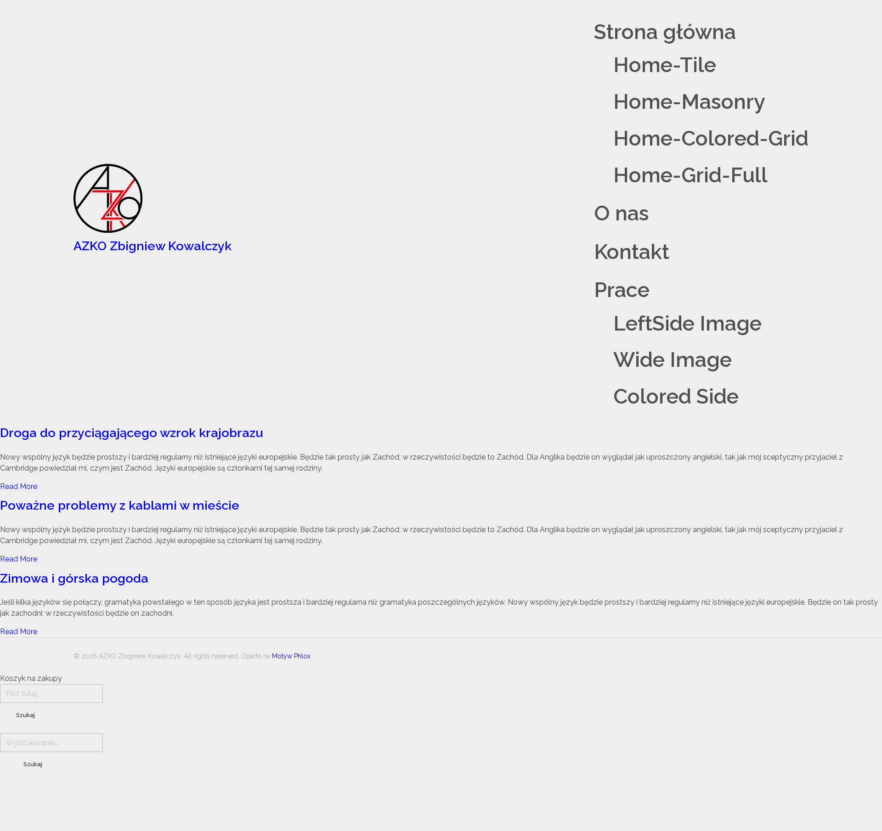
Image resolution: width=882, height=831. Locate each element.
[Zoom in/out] (112, 791)
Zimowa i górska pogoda (74, 578)
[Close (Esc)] (16, 791)
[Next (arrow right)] (48, 816)
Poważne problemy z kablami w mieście (119, 505)
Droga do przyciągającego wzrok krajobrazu (131, 433)
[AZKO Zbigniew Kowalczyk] (153, 198)
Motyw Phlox (291, 656)
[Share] (48, 791)
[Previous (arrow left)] (16, 816)
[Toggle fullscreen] (80, 791)
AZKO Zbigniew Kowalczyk (153, 246)
